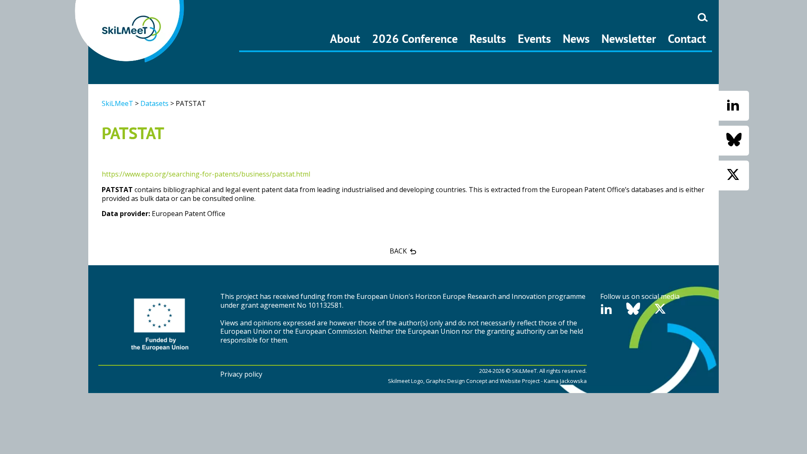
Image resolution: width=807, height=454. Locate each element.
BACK (399, 251)
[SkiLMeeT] (130, 31)
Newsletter (628, 38)
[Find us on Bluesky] (733, 140)
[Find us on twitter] (733, 175)
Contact (687, 38)
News (576, 38)
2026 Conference (415, 38)
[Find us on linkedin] (733, 105)
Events (534, 38)
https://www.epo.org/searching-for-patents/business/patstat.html (206, 174)
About (345, 38)
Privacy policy (241, 374)
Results (487, 38)
